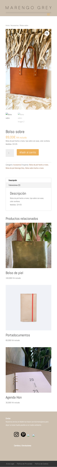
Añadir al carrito (28, 152)
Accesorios (15, 25)
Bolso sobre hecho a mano (34, 168)
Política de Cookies (41, 463)
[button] (46, 33)
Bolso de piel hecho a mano (38, 164)
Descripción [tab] (13, 180)
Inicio (7, 25)
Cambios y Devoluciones (18, 445)
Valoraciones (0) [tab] (14, 185)
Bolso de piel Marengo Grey (15, 168)
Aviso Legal (10, 463)
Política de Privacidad (24, 463)
